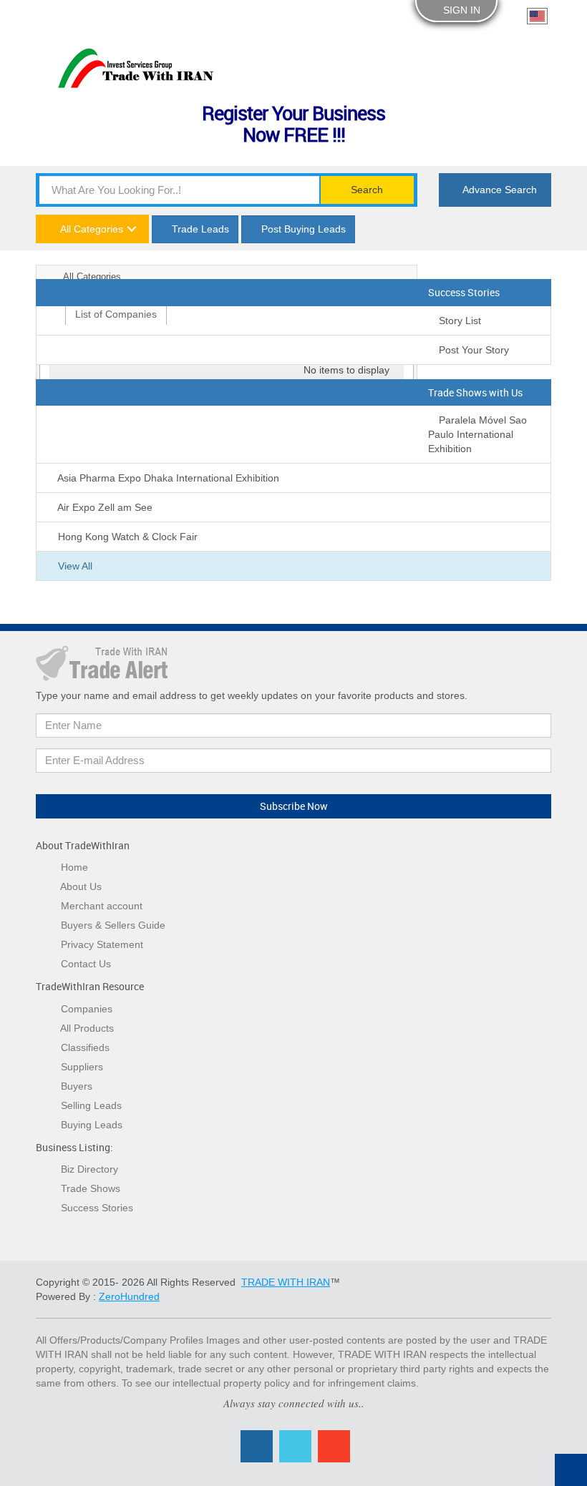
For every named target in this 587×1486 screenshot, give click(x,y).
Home (74, 867)
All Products (87, 1028)
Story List (458, 320)
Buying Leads (91, 1124)
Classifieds (85, 1047)
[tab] (116, 314)
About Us (81, 886)
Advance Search (498, 189)
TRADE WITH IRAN (285, 1282)
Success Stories (97, 1207)
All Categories (90, 229)
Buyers (76, 1086)
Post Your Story (472, 350)
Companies (86, 1009)
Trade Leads (199, 229)
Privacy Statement (102, 944)
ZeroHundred (129, 1296)
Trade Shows (90, 1188)
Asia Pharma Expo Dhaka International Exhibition (167, 478)
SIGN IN (460, 10)
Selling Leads (91, 1105)
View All (73, 566)
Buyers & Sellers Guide (113, 925)
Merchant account (101, 905)
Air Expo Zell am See (103, 507)
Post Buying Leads (302, 229)
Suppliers (82, 1066)
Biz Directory (89, 1169)
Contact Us (86, 963)
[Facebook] (257, 1446)
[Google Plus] (334, 1446)
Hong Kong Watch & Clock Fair (126, 536)
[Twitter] (295, 1446)
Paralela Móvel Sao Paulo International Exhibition (477, 434)
